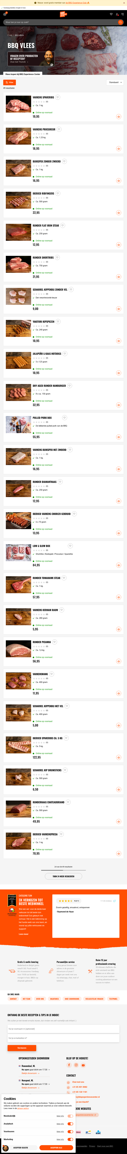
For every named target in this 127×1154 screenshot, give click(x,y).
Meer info (60, 1116)
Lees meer (23, 934)
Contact (13, 998)
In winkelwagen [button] (118, 116)
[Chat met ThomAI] (31, 59)
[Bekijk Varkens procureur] (63, 139)
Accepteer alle (56, 1147)
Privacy (92, 1146)
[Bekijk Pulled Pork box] (63, 427)
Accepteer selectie (20, 1147)
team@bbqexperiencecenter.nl (86, 1097)
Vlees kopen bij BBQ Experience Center (22, 74)
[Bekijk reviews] (64, 8)
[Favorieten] (111, 14)
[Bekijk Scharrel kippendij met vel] (63, 715)
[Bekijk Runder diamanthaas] (63, 491)
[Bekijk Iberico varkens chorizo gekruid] (63, 523)
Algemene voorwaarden (77, 1146)
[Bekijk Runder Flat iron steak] (63, 235)
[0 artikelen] (5, 14)
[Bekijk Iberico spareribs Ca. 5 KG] (63, 747)
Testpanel (113, 998)
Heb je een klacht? (80, 1102)
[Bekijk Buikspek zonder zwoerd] (63, 171)
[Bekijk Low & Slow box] (63, 555)
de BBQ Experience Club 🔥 (78, 3)
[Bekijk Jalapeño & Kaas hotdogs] (63, 363)
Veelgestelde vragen (94, 998)
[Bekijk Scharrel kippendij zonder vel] (63, 299)
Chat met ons (78, 1082)
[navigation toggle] (121, 14)
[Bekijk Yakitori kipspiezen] (63, 331)
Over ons (40, 998)
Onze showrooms (72, 998)
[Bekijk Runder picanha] (63, 651)
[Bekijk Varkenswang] (63, 683)
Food (10, 35)
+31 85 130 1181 (79, 1092)
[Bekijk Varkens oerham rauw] (63, 619)
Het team (26, 998)
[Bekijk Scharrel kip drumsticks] (63, 779)
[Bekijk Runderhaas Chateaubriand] (63, 811)
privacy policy (23, 1108)
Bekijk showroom (29, 1073)
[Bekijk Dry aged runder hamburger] (63, 395)
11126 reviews (106, 901)
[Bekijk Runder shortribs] (63, 267)
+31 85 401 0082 (79, 1087)
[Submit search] (120, 22)
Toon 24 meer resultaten (63, 876)
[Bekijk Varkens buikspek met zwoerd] (63, 459)
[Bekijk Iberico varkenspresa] (63, 844)
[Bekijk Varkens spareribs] (63, 107)
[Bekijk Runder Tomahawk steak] (63, 587)
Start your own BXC (105, 1146)
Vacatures (54, 998)
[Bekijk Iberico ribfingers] (63, 203)
